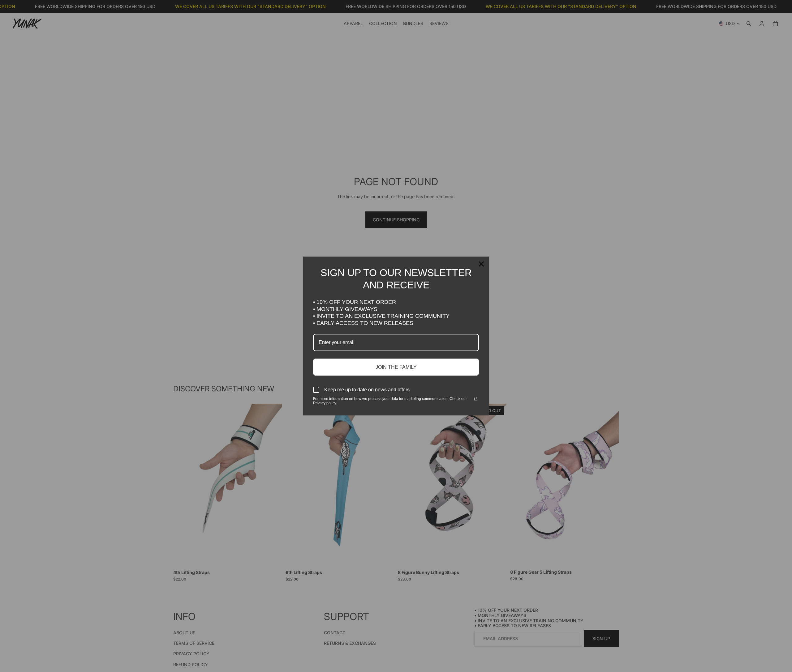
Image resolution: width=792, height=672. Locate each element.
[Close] (481, 264)
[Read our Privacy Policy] (475, 399)
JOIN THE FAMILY (396, 367)
